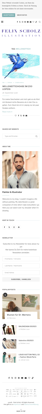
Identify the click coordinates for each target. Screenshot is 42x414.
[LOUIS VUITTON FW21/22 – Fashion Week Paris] (9, 358)
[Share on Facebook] (18, 116)
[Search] (39, 22)
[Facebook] (17, 22)
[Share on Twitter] (21, 116)
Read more (6, 112)
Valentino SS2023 (26, 340)
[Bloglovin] (33, 22)
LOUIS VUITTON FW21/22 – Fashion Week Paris (29, 356)
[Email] (30, 22)
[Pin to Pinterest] (23, 116)
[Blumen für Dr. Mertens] (21, 306)
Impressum (17, 404)
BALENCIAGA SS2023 (27, 326)
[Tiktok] (36, 22)
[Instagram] (22, 22)
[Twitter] (20, 22)
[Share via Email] (26, 116)
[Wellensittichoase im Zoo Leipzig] (21, 65)
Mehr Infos (22, 15)
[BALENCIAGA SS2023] (9, 330)
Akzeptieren (8, 15)
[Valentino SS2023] (9, 344)
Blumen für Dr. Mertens (19, 315)
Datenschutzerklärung (31, 404)
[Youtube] (28, 22)
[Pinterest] (25, 22)
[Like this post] (15, 116)
